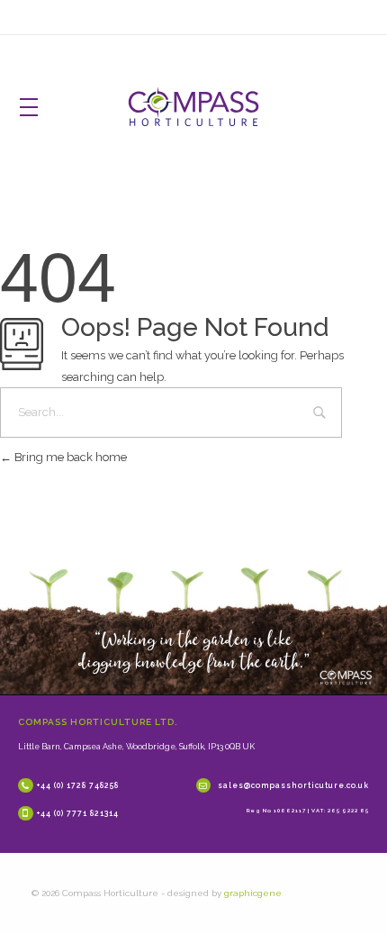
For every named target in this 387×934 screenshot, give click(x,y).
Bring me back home (69, 457)
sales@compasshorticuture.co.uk (293, 784)
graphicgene (253, 893)
